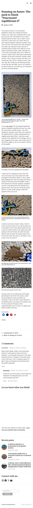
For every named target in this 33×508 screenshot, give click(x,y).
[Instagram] (3, 480)
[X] (8, 480)
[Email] (11, 480)
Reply (3, 366)
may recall (9, 126)
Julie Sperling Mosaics (10, 504)
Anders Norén (28, 504)
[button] (27, 3)
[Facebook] (5, 480)
